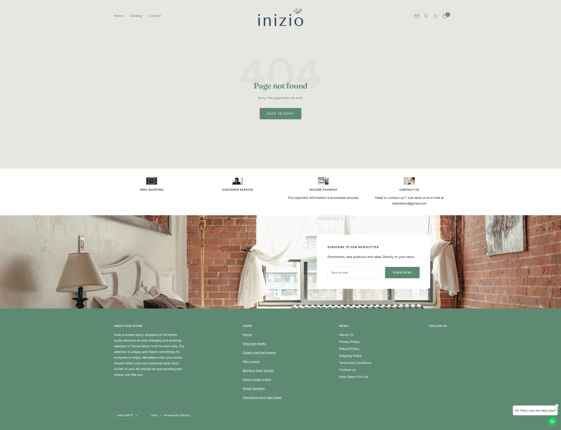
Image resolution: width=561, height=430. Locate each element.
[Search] (426, 16)
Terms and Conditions (355, 363)
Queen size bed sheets (259, 353)
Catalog (136, 16)
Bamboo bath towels (258, 371)
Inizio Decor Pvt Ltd (353, 377)
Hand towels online (257, 380)
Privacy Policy (349, 342)
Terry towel (251, 362)
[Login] (435, 16)
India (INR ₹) (125, 415)
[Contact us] (552, 421)
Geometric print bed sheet (262, 398)
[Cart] (445, 16)
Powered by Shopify (177, 415)
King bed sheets (254, 344)
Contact (155, 16)
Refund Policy (349, 349)
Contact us (347, 370)
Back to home (280, 113)
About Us (346, 335)
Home (118, 16)
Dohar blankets (254, 389)
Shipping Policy (350, 356)
